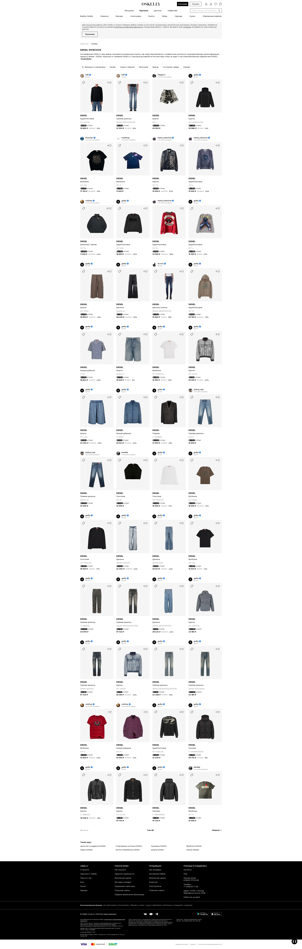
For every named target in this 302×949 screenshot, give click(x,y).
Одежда (178, 16)
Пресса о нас (86, 878)
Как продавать (155, 870)
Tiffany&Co (134, 905)
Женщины (129, 11)
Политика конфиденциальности (210, 944)
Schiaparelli (178, 905)
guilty (196, 75)
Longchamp (188, 905)
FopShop (126, 138)
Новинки (104, 16)
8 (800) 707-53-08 (191, 880)
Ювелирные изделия (212, 16)
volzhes (88, 201)
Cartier (141, 905)
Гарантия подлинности (124, 874)
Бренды (119, 16)
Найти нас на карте (192, 897)
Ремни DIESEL (192, 850)
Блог (82, 882)
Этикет (83, 886)
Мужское (84, 44)
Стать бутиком (155, 886)
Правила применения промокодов (129, 894)
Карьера (83, 890)
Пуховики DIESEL (159, 846)
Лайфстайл (172, 11)
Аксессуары (135, 16)
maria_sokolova (164, 138)
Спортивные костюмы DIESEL (129, 846)
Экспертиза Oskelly (157, 874)
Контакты (188, 870)
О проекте (84, 870)
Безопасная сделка (123, 878)
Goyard (148, 905)
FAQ (185, 874)
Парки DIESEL (86, 850)
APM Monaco (168, 905)
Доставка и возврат (123, 882)
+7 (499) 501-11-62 (191, 887)
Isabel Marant (157, 905)
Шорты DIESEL (157, 850)
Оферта (193, 944)
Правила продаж (181, 944)
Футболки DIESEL (194, 846)
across (161, 264)
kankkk (125, 452)
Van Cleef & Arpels (109, 905)
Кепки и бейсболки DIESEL (128, 850)
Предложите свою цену (125, 886)
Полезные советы (122, 890)
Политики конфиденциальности (128, 27)
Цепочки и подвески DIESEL (93, 846)
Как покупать (120, 870)
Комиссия (153, 882)
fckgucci (161, 75)
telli (87, 75)
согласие (187, 27)
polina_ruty (198, 390)
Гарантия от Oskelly (88, 874)
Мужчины (143, 11)
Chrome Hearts (123, 905)
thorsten (89, 138)
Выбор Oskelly (86, 16)
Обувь (164, 16)
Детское (157, 11)
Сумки (192, 16)
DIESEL (83, 115)
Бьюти (151, 16)
